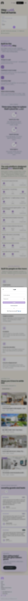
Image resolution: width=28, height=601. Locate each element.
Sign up (19, 311)
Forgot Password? (14, 305)
